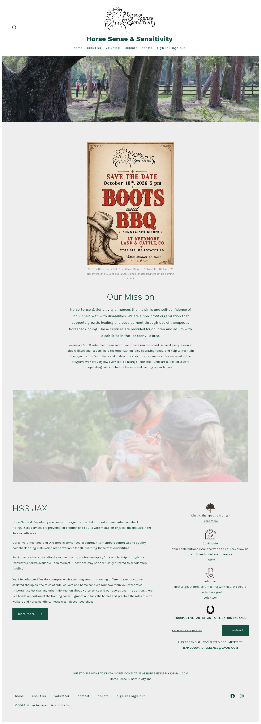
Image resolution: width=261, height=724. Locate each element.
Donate (147, 48)
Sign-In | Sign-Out (171, 48)
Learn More (26, 614)
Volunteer (113, 48)
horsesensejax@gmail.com (167, 673)
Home (78, 48)
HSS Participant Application (187, 630)
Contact (131, 48)
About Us (94, 48)
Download (235, 630)
